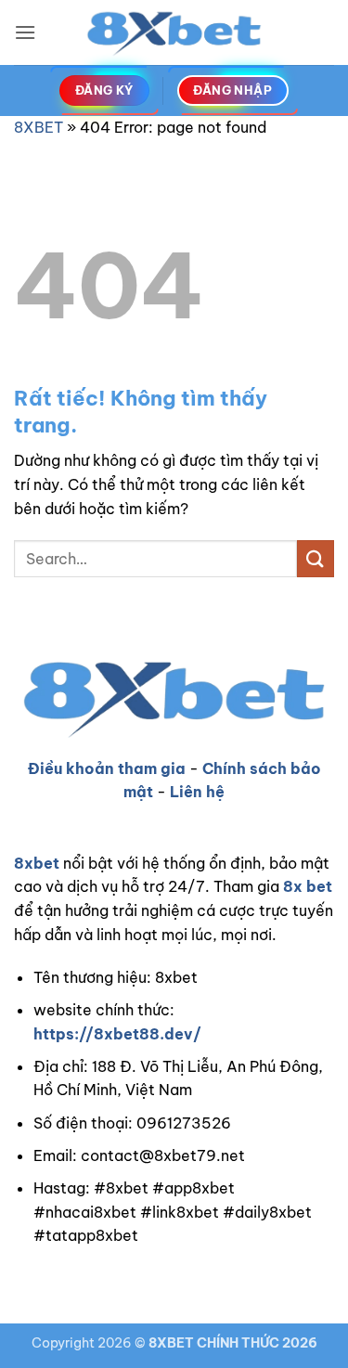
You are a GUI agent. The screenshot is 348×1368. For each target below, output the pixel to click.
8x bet (307, 886)
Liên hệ (197, 791)
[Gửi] (315, 558)
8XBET (38, 127)
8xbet (36, 863)
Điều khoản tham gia (107, 768)
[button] (25, 32)
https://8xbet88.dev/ (117, 1034)
